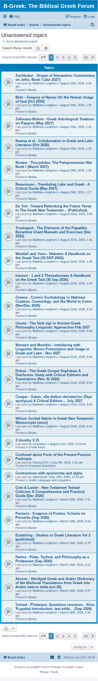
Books (33, 89)
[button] (43, 57)
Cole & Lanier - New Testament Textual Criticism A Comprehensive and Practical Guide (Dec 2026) (50, 492)
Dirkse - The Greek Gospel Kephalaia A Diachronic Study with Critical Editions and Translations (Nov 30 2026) (51, 375)
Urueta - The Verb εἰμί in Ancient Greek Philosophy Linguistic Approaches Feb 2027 (52, 325)
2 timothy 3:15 (27, 440)
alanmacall (39, 476)
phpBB (34, 666)
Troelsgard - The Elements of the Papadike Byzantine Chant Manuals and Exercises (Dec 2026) (53, 232)
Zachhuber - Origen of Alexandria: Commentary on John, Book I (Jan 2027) (55, 77)
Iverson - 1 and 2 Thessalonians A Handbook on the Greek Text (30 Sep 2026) (53, 278)
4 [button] (69, 57)
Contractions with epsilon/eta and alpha (48, 473)
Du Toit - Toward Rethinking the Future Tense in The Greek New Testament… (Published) (53, 208)
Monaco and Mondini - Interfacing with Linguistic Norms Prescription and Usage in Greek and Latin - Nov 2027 (52, 349)
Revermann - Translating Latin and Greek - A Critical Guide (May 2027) (52, 186)
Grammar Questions (42, 465)
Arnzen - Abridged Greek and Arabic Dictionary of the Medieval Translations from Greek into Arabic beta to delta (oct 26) (54, 583)
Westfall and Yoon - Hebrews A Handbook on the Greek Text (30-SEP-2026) (53, 256)
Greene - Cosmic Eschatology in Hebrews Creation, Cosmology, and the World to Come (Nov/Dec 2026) (53, 301)
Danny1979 (40, 462)
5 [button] (75, 57)
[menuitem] (14, 16)
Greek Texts (37, 447)
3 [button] (63, 57)
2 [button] (57, 57)
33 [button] (86, 57)
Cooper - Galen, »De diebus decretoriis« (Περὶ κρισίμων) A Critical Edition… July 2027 (53, 399)
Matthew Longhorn (45, 83)
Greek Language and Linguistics (50, 480)
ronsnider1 (40, 444)
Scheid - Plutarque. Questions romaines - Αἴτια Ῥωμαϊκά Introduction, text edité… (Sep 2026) (54, 607)
